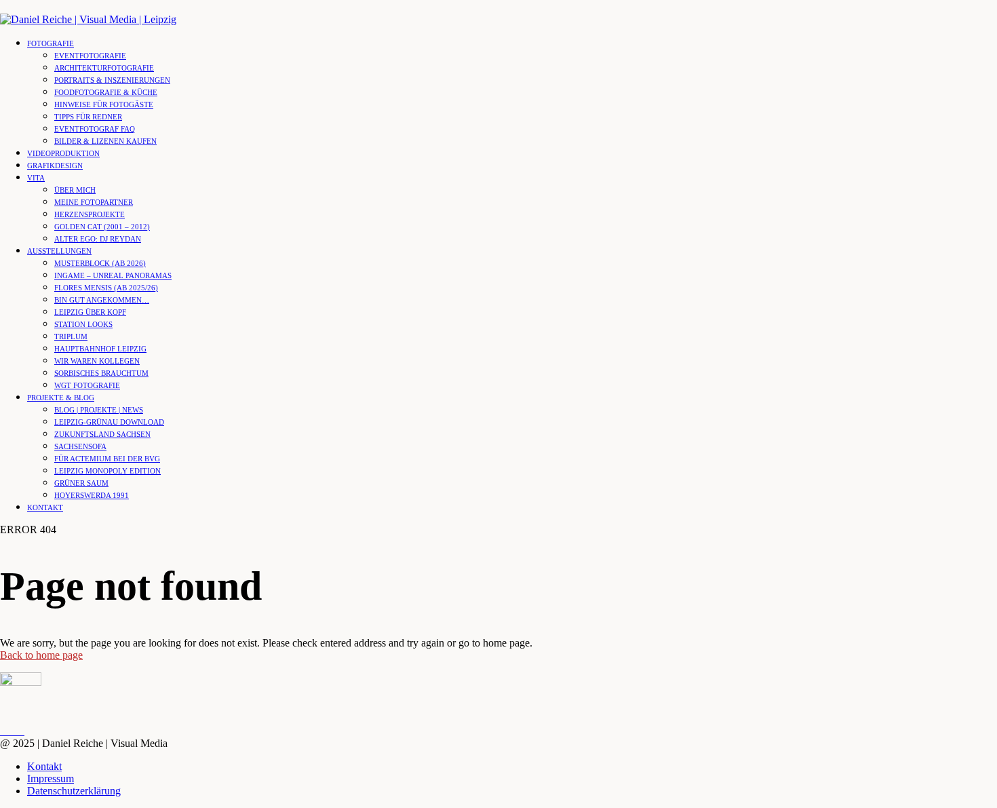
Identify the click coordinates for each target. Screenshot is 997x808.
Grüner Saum (81, 483)
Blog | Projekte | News (98, 410)
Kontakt (45, 507)
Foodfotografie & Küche (105, 92)
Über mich (75, 190)
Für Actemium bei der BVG (107, 459)
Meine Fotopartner (93, 202)
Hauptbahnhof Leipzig (100, 349)
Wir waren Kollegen (97, 361)
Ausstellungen (59, 251)
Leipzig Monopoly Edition (107, 471)
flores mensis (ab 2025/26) (106, 288)
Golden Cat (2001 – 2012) (102, 227)
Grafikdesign (55, 165)
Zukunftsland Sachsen (102, 434)
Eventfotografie (90, 56)
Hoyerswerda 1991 (91, 495)
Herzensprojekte (89, 214)
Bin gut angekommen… (101, 300)
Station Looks (83, 324)
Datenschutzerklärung (74, 790)
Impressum (50, 778)
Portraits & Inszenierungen (112, 80)
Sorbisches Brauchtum (101, 373)
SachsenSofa (80, 446)
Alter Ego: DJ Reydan (97, 239)
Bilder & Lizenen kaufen (105, 141)
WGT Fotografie (87, 385)
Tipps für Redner (88, 117)
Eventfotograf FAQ (94, 129)
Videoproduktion (63, 153)
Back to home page (41, 655)
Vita (36, 178)
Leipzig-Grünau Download (109, 422)
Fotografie (50, 43)
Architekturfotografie (104, 68)
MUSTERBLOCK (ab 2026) (100, 263)
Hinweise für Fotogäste (103, 104)
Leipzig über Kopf (90, 312)
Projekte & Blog (60, 397)
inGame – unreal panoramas (113, 275)
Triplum (70, 336)
